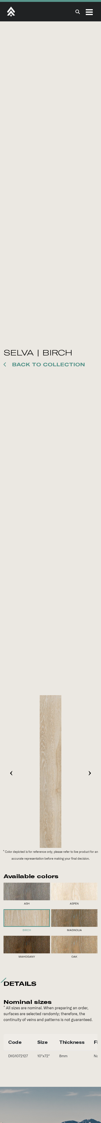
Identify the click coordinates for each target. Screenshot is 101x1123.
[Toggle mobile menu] (90, 12)
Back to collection (47, 364)
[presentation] (11, 771)
